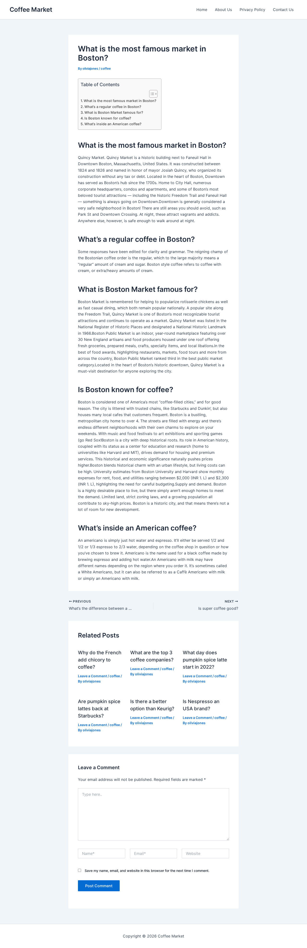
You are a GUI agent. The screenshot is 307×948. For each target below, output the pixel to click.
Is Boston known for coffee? (107, 118)
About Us (223, 9)
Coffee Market (31, 9)
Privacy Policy (252, 9)
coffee (106, 68)
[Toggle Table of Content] (151, 94)
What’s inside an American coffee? (113, 124)
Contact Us (283, 9)
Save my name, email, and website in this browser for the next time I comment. (147, 871)
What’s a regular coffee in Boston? (112, 107)
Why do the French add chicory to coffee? (99, 660)
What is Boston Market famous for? (113, 112)
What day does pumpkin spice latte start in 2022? (205, 660)
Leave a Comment (92, 676)
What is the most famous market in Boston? (120, 101)
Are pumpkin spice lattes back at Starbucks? (99, 709)
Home (201, 9)
